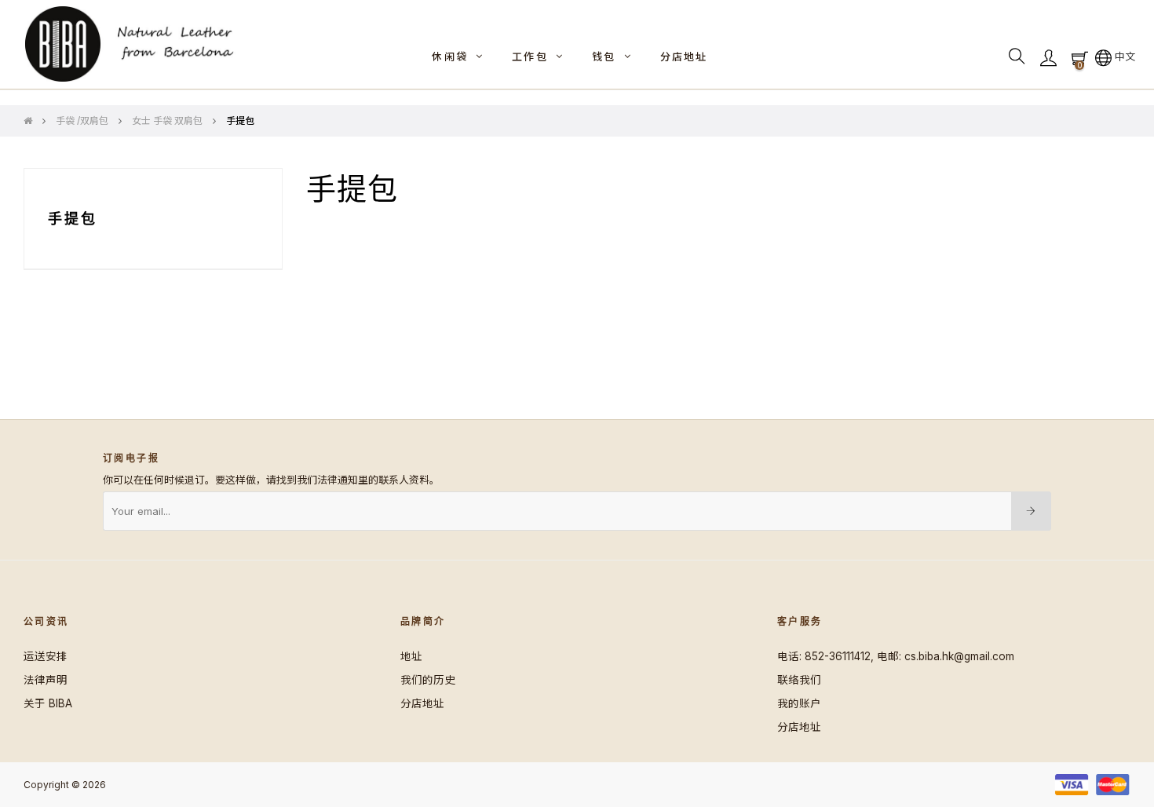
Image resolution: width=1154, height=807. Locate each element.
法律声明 (46, 680)
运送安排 (46, 656)
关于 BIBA (48, 703)
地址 (411, 656)
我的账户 (799, 703)
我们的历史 (427, 680)
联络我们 (799, 680)
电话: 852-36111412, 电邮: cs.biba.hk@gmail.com (895, 656)
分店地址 (422, 703)
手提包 (72, 218)
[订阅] (1031, 511)
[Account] (1048, 56)
